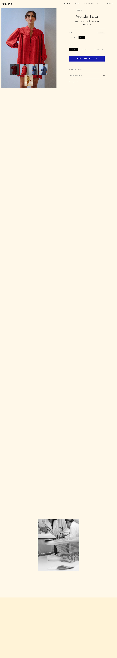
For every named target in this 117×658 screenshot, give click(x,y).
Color (70, 44)
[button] (67, 3)
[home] (6, 3)
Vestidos (79, 10)
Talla (70, 32)
